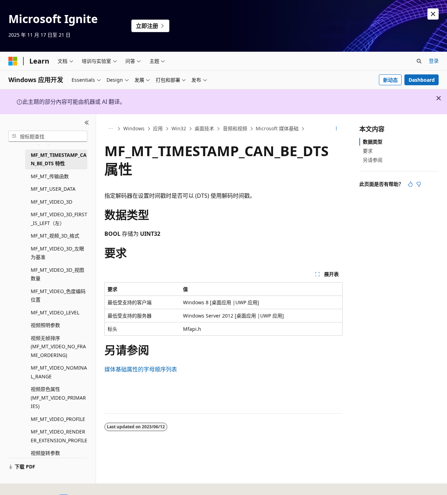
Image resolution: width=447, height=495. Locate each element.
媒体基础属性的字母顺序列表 (140, 369)
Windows (134, 128)
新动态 (390, 80)
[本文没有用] (419, 184)
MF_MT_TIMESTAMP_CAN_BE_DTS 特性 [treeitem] (59, 159)
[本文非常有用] (410, 184)
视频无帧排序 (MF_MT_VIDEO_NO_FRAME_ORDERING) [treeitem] (58, 346)
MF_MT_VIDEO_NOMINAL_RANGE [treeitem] (59, 372)
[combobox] (47, 136)
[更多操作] (336, 128)
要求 (368, 150)
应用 (158, 128)
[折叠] (87, 122)
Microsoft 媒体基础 (277, 128)
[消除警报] (433, 14)
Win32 (178, 128)
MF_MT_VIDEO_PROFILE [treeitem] (58, 419)
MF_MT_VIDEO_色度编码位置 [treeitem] (58, 295)
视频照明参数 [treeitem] (45, 325)
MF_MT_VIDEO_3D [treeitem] (51, 201)
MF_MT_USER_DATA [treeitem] (53, 188)
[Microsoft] (12, 61)
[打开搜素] (419, 61)
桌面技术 (204, 128)
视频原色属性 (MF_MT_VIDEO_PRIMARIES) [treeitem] (58, 397)
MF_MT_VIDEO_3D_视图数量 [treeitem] (57, 274)
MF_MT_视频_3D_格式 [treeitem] (55, 235)
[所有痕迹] (110, 128)
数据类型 (372, 141)
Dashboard (422, 80)
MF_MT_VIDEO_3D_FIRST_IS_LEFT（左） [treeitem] (59, 218)
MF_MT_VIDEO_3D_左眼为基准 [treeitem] (57, 253)
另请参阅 (372, 159)
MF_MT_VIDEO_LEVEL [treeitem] (55, 312)
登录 (434, 60)
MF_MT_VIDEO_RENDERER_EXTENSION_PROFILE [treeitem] (59, 436)
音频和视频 (235, 128)
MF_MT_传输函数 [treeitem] (50, 176)
